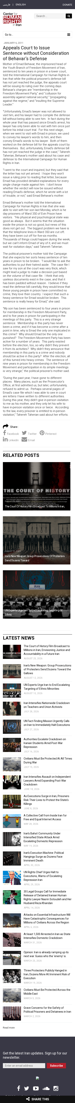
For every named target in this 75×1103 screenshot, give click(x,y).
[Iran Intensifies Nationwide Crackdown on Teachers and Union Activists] (12, 709)
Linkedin (14, 440)
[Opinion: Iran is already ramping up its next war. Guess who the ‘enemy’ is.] (12, 958)
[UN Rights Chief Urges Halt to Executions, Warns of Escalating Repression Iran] (12, 878)
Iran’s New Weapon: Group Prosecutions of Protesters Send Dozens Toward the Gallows (47, 669)
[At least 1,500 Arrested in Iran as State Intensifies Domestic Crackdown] (12, 940)
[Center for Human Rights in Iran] (12, 19)
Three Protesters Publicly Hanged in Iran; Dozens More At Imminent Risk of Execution (47, 974)
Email (31, 440)
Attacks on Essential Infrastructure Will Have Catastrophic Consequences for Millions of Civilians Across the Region (47, 918)
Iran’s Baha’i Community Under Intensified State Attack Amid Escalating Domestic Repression (43, 837)
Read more (9, 1027)
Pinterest (51, 433)
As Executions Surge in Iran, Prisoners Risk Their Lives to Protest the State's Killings (46, 800)
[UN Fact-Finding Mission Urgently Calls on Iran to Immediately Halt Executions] (12, 727)
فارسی (6, 4)
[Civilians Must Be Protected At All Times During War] (12, 764)
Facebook (13, 433)
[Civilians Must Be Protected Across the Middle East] (12, 995)
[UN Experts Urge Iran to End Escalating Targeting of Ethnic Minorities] (36, 594)
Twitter (32, 433)
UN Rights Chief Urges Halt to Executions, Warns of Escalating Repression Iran (43, 876)
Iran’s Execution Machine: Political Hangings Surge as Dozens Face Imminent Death (44, 856)
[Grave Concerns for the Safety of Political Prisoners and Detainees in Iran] (12, 1013)
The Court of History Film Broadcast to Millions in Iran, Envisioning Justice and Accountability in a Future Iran (47, 650)
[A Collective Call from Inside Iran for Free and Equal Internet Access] (12, 821)
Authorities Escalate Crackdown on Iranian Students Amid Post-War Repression (45, 743)
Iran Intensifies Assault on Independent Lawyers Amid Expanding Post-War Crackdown (47, 780)
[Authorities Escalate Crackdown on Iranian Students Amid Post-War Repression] (12, 745)
